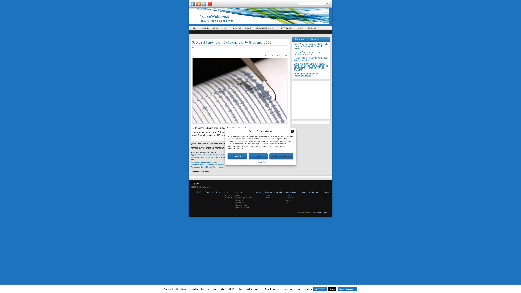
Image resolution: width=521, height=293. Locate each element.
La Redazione (270, 56)
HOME (194, 28)
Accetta (237, 156)
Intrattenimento (286, 28)
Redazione (311, 28)
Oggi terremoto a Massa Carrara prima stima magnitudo (212, 155)
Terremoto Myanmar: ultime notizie (204, 162)
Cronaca (228, 195)
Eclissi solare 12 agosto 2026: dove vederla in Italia (311, 59)
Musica (288, 200)
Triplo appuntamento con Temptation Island (306, 75)
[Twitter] (204, 4)
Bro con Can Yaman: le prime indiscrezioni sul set (308, 53)
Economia (205, 28)
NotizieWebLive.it (214, 16)
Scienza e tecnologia (265, 28)
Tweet (194, 48)
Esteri (215, 28)
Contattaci (197, 32)
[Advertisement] (234, 52)
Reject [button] (332, 289)
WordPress (312, 213)
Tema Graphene (324, 213)
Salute (248, 28)
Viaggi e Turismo (242, 207)
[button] (292, 131)
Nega (258, 156)
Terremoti (228, 198)
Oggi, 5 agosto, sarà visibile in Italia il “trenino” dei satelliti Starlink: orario (311, 46)
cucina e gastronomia (244, 198)
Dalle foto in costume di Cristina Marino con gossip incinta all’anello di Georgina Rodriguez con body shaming (311, 67)
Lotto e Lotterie (241, 205)
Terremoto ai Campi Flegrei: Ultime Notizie (207, 167)
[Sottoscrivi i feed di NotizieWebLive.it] (198, 4)
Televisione (290, 198)
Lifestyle (237, 28)
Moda (288, 203)
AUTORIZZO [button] (320, 289)
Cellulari (268, 195)
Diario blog (240, 203)
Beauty (238, 195)
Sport (300, 28)
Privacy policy (260, 162)
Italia (225, 28)
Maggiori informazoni (347, 289)
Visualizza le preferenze (281, 156)
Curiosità (239, 200)
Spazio (267, 198)
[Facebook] (193, 4)
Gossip (288, 195)
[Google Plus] (210, 4)
